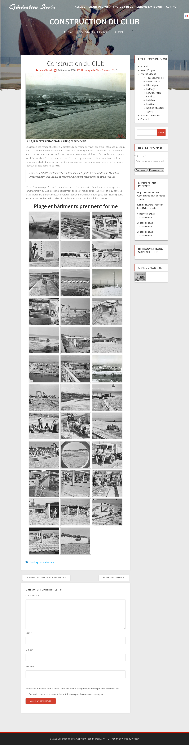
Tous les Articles (155, 77)
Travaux (105, 70)
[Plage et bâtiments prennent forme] (140, 276)
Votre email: (140, 156)
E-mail (29, 649)
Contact (172, 6)
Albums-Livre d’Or (149, 6)
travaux (50, 562)
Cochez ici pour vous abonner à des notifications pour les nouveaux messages (65, 694)
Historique (87, 70)
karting (34, 562)
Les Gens (150, 104)
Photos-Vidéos (123, 6)
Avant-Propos (99, 6)
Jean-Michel (45, 70)
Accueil (80, 6)
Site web (30, 666)
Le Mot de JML (154, 81)
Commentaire (33, 595)
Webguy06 (142, 213)
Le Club (97, 70)
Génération (32, 7)
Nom (29, 632)
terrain (42, 562)
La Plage (150, 89)
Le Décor (151, 100)
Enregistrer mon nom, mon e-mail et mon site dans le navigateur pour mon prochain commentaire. (72, 688)
